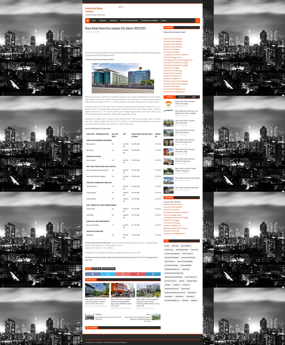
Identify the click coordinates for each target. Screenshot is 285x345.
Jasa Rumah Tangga (171, 265)
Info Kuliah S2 (170, 261)
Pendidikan (102, 20)
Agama (94, 20)
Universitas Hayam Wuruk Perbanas (176, 81)
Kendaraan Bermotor (172, 269)
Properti (185, 300)
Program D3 (192, 292)
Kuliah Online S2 (170, 281)
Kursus (163, 20)
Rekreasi (194, 300)
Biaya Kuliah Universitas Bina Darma (187, 178)
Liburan (167, 285)
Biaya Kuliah (96, 268)
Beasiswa (175, 246)
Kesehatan (185, 269)
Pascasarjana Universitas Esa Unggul (176, 62)
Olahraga (176, 285)
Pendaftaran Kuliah (172, 289)
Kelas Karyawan (186, 265)
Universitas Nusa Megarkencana (174, 89)
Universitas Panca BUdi (171, 86)
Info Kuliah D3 (187, 253)
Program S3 (190, 296)
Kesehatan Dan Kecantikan (129, 20)
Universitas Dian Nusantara (173, 39)
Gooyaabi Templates (120, 342)
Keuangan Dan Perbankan (149, 20)
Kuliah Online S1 (191, 277)
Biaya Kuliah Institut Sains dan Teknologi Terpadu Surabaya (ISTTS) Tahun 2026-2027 (95, 301)
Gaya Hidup (194, 250)
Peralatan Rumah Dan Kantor (175, 292)
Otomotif (186, 285)
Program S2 (179, 296)
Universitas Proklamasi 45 (172, 76)
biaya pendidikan (108, 268)
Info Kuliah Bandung (172, 253)
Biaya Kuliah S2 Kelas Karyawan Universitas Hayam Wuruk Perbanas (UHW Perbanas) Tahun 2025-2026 (147, 302)
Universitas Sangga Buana (172, 57)
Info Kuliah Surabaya (185, 261)
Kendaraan (113, 20)
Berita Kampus (186, 246)
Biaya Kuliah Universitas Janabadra (187, 188)
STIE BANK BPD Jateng (172, 223)
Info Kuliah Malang (172, 257)
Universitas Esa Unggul (171, 68)
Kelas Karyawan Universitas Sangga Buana (178, 60)
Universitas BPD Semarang (173, 70)
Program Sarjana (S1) (172, 300)
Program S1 (169, 296)
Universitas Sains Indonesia (173, 44)
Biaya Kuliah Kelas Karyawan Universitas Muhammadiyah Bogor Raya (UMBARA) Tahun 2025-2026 (121, 302)
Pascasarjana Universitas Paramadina (176, 55)
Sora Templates (98, 342)
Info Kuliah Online (188, 257)
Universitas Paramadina (171, 49)
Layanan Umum (192, 281)
